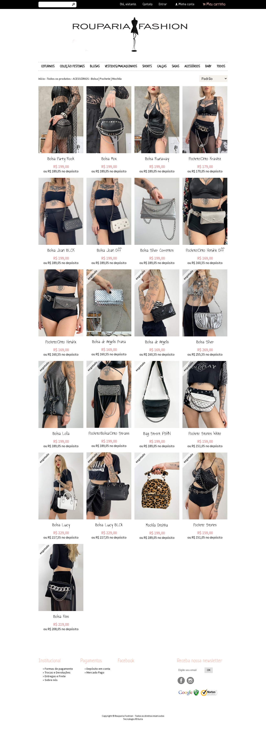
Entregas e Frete (55, 676)
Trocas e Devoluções (57, 672)
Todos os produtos (59, 79)
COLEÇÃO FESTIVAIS (72, 66)
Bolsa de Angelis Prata (109, 341)
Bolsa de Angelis (157, 341)
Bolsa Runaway (157, 158)
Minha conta (186, 4)
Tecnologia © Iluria (133, 719)
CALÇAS (161, 66)
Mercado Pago (95, 672)
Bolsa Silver (205, 341)
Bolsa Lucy (61, 524)
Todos (221, 66)
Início (41, 79)
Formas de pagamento (59, 669)
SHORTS (147, 66)
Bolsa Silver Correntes (157, 250)
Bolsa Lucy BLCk (109, 524)
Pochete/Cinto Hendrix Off (205, 250)
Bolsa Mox (109, 158)
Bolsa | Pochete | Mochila (106, 79)
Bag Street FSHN (157, 433)
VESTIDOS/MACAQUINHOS (121, 66)
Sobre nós (51, 680)
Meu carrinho (215, 4)
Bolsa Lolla (61, 433)
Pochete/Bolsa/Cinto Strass (109, 433)
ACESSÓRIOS (192, 66)
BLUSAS (95, 66)
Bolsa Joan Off (109, 250)
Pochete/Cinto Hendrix (61, 341)
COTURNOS (47, 66)
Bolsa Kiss (61, 616)
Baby (208, 66)
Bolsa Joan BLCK (61, 250)
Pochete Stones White (205, 433)
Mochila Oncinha (157, 525)
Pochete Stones (205, 524)
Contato (148, 4)
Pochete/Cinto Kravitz (205, 158)
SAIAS (175, 66)
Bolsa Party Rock (60, 158)
